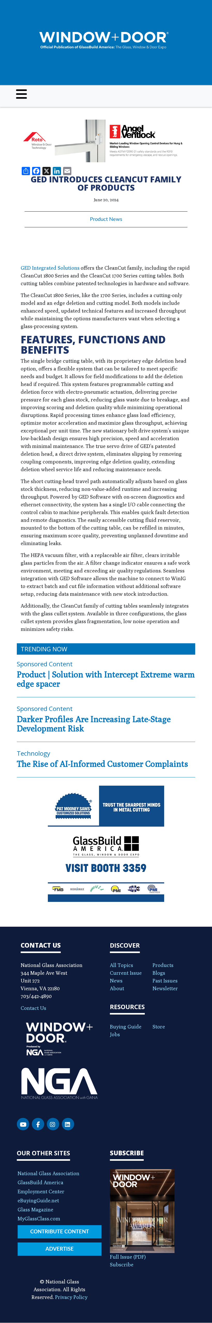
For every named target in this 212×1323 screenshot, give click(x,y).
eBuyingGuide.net (38, 1200)
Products (163, 965)
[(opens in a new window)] (106, 141)
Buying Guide (125, 1027)
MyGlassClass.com (39, 1218)
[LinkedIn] (68, 1124)
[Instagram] (53, 1124)
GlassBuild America (40, 1182)
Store (159, 1027)
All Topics (121, 965)
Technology (33, 753)
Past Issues (165, 981)
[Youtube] (23, 1124)
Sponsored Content (45, 664)
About (117, 988)
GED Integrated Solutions (50, 268)
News (116, 981)
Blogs (159, 973)
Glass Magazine (35, 1209)
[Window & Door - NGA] (104, 41)
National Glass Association (48, 1173)
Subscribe (121, 1264)
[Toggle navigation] (21, 94)
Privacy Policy (71, 1297)
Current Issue (126, 973)
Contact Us (33, 1008)
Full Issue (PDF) (128, 1257)
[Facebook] (38, 1124)
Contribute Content (59, 1231)
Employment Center (41, 1191)
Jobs (115, 1034)
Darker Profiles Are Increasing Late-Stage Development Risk (94, 723)
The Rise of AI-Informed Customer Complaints (102, 764)
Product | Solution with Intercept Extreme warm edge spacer (106, 678)
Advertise (60, 1249)
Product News (106, 219)
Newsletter (165, 988)
